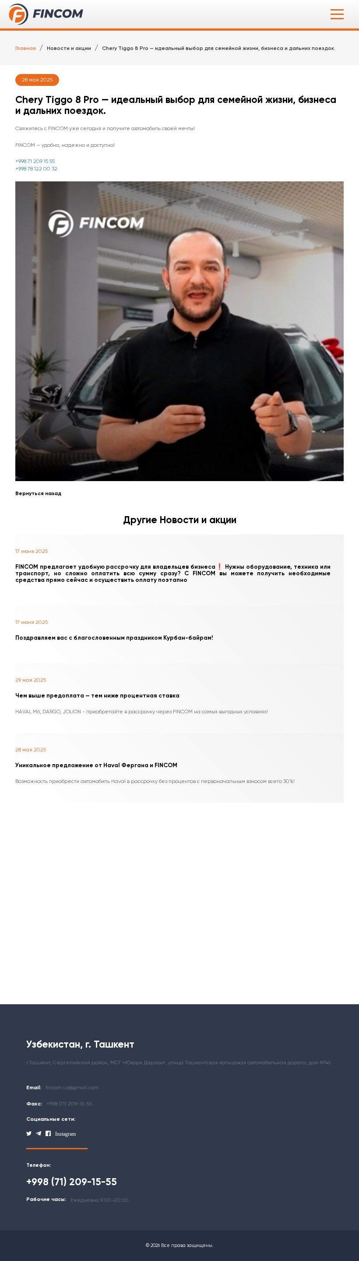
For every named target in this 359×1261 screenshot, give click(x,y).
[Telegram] (38, 1133)
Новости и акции (69, 48)
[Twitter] (29, 1133)
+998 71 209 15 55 (35, 161)
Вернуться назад (38, 493)
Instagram (65, 1133)
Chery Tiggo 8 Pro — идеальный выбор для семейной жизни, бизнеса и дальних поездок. (218, 48)
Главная (25, 48)
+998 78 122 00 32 (36, 169)
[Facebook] (48, 1133)
